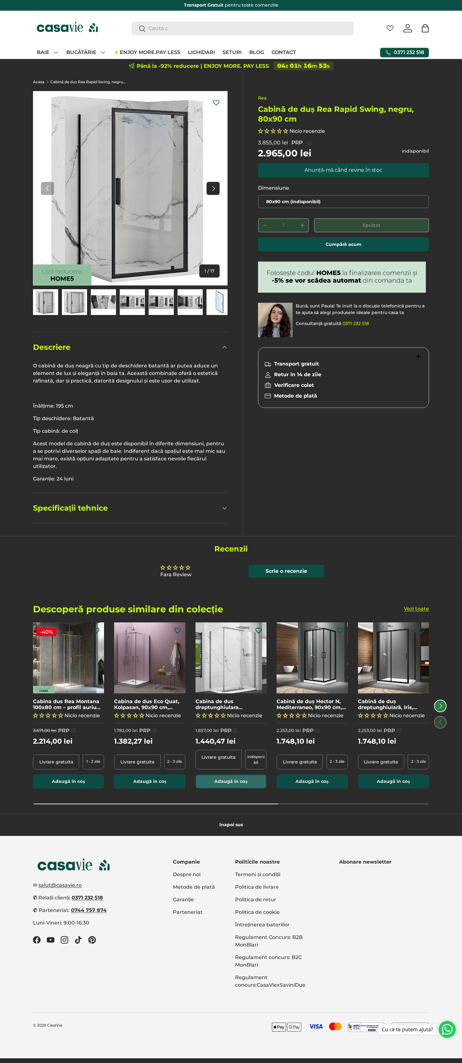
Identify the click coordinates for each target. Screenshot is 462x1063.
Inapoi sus (231, 824)
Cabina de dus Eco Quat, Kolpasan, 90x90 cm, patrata (146, 704)
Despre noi (187, 874)
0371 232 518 (356, 323)
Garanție (183, 900)
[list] (130, 188)
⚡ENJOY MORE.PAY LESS (146, 52)
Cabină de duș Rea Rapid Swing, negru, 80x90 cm (88, 82)
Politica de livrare (257, 887)
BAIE (43, 52)
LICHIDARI (201, 52)
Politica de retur (255, 900)
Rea (262, 98)
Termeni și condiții (257, 874)
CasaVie (54, 1025)
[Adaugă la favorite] (216, 102)
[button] (425, 28)
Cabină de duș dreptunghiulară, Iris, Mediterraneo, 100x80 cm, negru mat (392, 704)
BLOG (256, 52)
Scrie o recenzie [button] (286, 571)
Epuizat (371, 225)
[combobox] (243, 28)
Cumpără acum (343, 244)
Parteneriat (188, 912)
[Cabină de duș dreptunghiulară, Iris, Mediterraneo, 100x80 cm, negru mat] (393, 657)
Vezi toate (416, 609)
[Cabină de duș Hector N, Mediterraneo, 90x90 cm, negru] (312, 657)
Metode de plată (194, 887)
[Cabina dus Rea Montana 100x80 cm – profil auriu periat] (68, 657)
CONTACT (284, 52)
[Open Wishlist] (390, 28)
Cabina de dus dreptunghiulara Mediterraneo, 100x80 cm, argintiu (229, 704)
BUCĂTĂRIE (81, 52)
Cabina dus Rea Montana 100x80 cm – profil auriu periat (66, 704)
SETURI (232, 52)
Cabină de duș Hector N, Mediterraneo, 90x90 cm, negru (309, 704)
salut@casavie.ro (60, 885)
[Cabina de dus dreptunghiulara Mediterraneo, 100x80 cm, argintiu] (231, 657)
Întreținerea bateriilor (262, 925)
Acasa (38, 82)
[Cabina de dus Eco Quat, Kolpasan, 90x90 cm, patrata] (149, 657)
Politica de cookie (257, 912)
